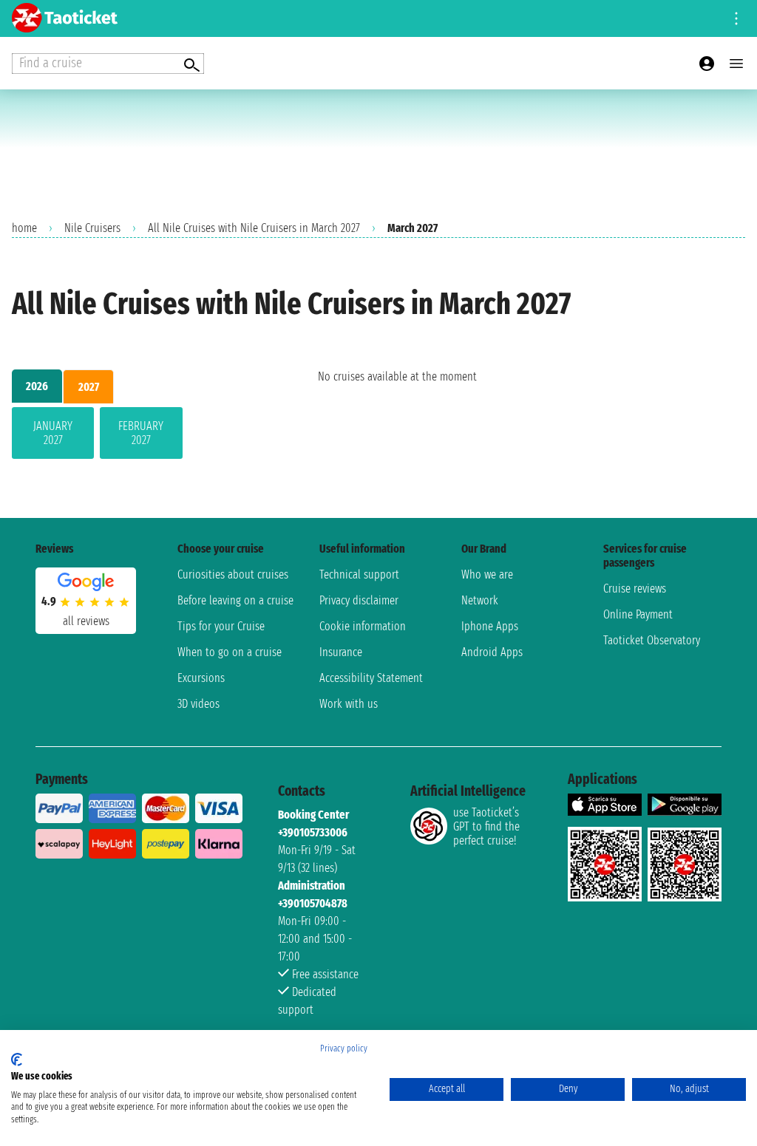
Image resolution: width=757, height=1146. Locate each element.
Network (479, 600)
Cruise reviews (634, 588)
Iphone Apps (489, 626)
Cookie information (362, 626)
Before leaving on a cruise (235, 600)
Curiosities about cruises (232, 574)
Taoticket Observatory (651, 640)
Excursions (201, 678)
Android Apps (492, 652)
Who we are (487, 574)
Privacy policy (343, 1048)
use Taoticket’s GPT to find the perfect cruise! (486, 826)
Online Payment (638, 614)
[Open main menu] (736, 63)
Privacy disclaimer (358, 600)
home (24, 228)
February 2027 (140, 433)
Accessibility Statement (371, 678)
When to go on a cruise (229, 652)
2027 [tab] (88, 387)
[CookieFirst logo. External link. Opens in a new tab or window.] (16, 1059)
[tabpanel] (141, 436)
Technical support (359, 574)
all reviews (86, 621)
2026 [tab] (37, 386)
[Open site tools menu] (736, 18)
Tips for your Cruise (221, 626)
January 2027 (52, 433)
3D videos (198, 704)
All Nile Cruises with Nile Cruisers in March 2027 (254, 228)
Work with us (348, 704)
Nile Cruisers (92, 228)
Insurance (340, 652)
